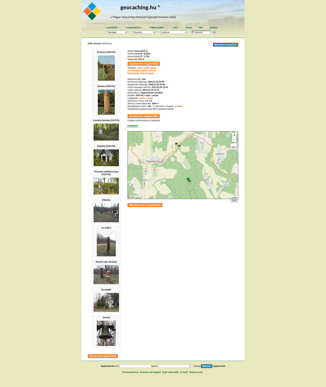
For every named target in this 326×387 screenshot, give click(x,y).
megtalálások (134, 28)
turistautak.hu (130, 372)
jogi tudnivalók (170, 372)
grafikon (179, 106)
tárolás (197, 366)
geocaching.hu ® (140, 8)
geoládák (112, 28)
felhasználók (157, 28)
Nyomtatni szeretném (225, 44)
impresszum (196, 372)
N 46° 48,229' (144, 54)
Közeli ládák (133, 73)
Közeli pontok (147, 73)
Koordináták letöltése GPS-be (142, 71)
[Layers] (233, 147)
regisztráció (219, 366)
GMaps (153, 68)
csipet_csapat (146, 98)
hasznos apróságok (150, 372)
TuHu (139, 68)
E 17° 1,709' (144, 56)
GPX (234, 201)
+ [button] (234, 135)
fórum (189, 28)
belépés (214, 28)
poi (175, 28)
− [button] (234, 139)
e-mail (184, 372)
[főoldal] (92, 12)
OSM (146, 68)
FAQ (201, 28)
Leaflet (234, 197)
